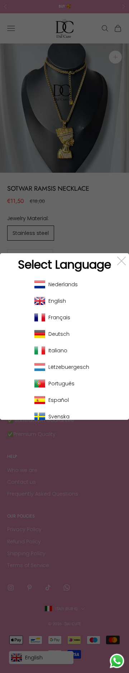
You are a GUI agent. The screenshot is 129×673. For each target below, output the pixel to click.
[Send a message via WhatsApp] (117, 661)
